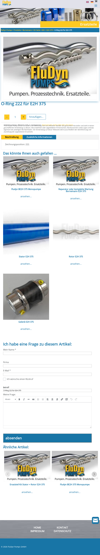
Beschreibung (12, 137)
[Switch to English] (86, 2)
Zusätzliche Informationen (39, 137)
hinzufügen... (36, 116)
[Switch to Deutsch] (91, 2)
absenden (13, 437)
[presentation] (10, 399)
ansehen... (26, 196)
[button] (10, 399)
